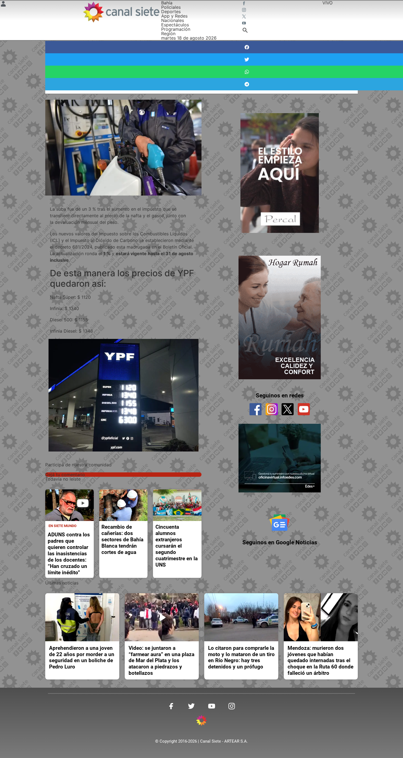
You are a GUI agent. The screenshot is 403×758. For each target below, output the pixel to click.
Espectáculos (175, 24)
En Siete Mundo (62, 526)
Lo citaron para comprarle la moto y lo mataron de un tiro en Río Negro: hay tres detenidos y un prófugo (241, 657)
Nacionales (172, 20)
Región (168, 33)
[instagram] (271, 409)
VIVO (327, 2)
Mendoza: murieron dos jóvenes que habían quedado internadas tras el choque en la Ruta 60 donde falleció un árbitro (320, 660)
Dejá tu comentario (65, 474)
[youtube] (303, 409)
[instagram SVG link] (244, 10)
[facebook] (255, 409)
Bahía (166, 2)
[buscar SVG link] (245, 31)
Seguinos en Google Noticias (279, 542)
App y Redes (174, 16)
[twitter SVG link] (244, 17)
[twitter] (287, 409)
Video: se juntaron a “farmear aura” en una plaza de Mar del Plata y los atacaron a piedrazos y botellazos (161, 660)
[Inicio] (121, 12)
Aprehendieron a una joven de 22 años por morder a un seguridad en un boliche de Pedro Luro (81, 657)
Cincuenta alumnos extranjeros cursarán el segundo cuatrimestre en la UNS (176, 546)
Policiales (171, 7)
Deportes (171, 11)
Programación (175, 29)
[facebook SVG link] (244, 4)
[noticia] (69, 505)
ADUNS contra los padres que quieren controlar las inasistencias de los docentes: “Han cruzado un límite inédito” (69, 553)
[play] (83, 503)
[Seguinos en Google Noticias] (279, 522)
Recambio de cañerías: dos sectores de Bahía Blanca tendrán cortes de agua (122, 539)
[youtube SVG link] (244, 23)
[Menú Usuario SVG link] (3, 5)
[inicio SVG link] (201, 721)
